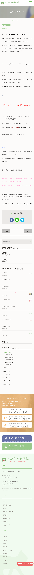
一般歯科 (5, 536)
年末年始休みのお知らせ (6, 312)
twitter (22, 220)
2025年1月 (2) (9, 364)
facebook (12, 220)
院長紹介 (5, 508)
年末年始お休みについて (6, 272)
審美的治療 (6, 553)
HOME (13, 20)
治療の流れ (6, 521)
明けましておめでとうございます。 (9, 306)
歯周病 (4, 543)
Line (17, 220)
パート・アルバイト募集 (6, 319)
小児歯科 (5, 540)
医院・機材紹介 (7, 505)
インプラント (6, 560)
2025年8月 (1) (9, 359)
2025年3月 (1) (9, 362)
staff (6, 25)
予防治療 (5, 546)
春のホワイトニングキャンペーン (8, 292)
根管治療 (5, 563)
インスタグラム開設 (6, 299)
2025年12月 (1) (9, 354)
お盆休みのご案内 (5, 286)
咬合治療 (5, 556)
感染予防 (5, 515)
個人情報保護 (6, 518)
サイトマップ (6, 525)
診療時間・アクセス (8, 511)
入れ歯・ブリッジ (7, 550)
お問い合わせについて (6, 279)
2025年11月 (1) (9, 357)
